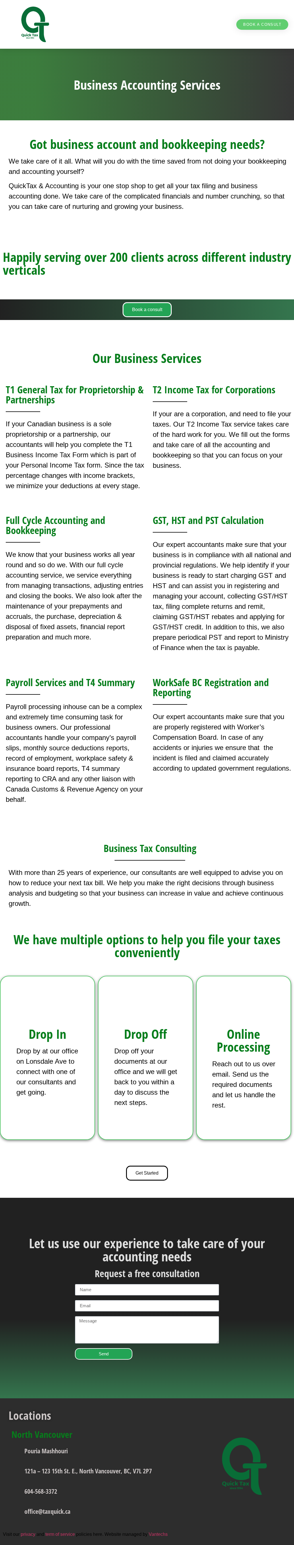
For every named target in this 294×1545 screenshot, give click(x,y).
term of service (60, 1534)
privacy (28, 1534)
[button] (226, 24)
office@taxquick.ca (47, 1511)
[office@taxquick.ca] (15, 1508)
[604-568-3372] (15, 1488)
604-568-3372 (40, 1491)
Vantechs (159, 1534)
